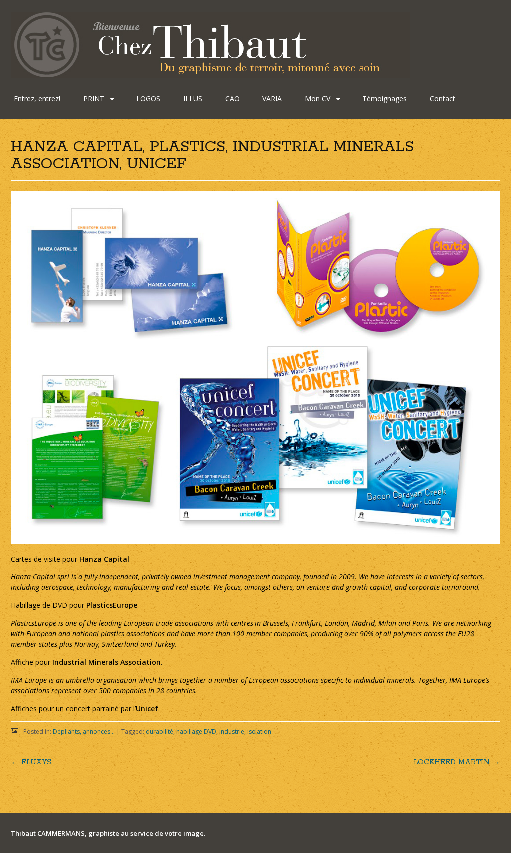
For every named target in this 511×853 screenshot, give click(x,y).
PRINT (93, 98)
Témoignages (384, 98)
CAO (232, 98)
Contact (442, 98)
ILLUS (192, 98)
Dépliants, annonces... (84, 731)
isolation (259, 731)
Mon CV (317, 98)
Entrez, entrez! (37, 98)
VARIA (272, 98)
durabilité (159, 731)
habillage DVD (196, 731)
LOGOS (148, 98)
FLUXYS (31, 762)
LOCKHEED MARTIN (457, 762)
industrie (231, 731)
